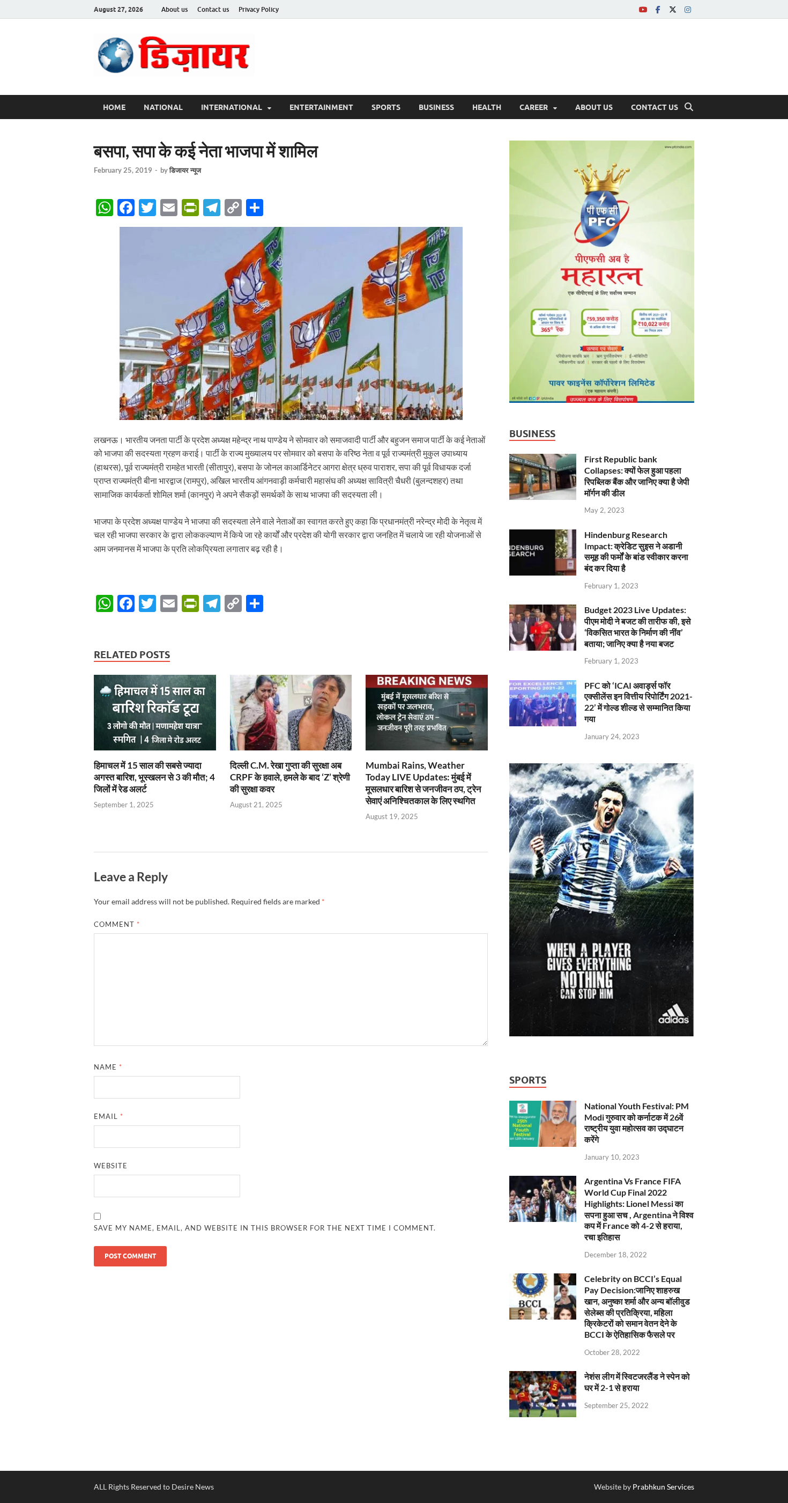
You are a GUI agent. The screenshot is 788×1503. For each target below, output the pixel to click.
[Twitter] (672, 9)
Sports (385, 107)
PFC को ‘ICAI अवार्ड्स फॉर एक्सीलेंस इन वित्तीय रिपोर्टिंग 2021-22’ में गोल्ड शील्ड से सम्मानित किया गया (638, 702)
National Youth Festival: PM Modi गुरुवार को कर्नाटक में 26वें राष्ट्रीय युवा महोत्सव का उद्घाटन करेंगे (636, 1122)
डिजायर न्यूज (185, 170)
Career (533, 107)
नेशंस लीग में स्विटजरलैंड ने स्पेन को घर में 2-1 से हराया (637, 1382)
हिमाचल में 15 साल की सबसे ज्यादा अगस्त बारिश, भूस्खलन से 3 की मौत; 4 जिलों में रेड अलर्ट (154, 777)
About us (174, 9)
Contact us (213, 9)
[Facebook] (657, 9)
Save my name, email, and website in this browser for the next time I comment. (265, 1228)
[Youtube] (642, 9)
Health (486, 107)
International (231, 107)
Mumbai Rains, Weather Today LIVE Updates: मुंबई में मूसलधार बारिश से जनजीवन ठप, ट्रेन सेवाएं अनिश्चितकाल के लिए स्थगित (423, 783)
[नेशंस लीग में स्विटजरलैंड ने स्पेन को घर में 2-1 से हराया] (542, 1377)
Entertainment (321, 107)
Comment (117, 924)
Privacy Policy (259, 9)
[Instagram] (687, 9)
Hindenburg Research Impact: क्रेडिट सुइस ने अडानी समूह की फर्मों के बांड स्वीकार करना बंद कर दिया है (636, 551)
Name (108, 1067)
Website (111, 1165)
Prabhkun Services (663, 1486)
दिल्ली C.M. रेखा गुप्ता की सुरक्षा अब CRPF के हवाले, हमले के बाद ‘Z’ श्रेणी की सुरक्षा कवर (290, 777)
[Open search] (689, 107)
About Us (594, 107)
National (163, 107)
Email (108, 1116)
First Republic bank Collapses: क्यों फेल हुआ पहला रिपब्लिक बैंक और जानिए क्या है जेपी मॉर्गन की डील (636, 475)
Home (114, 107)
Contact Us (654, 107)
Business (436, 107)
